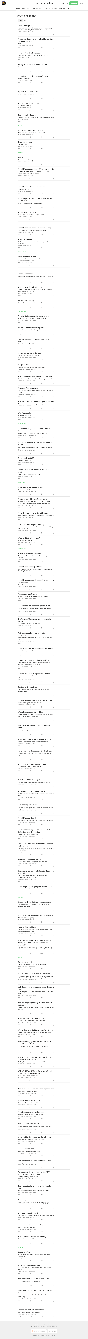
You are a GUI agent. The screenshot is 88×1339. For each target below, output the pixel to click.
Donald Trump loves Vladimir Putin (28, 1076)
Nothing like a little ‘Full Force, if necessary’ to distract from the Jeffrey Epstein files (35, 570)
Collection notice (52, 1327)
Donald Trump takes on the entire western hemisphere (34, 503)
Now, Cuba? (22, 157)
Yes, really (21, 585)
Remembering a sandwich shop (30, 1225)
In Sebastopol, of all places (26, 889)
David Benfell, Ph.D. (28, 31)
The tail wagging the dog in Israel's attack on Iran (35, 1004)
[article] (44, 30)
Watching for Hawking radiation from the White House (35, 199)
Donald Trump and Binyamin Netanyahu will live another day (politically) (36, 1008)
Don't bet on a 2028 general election (28, 355)
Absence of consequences (28, 388)
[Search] (63, 3)
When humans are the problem (30, 712)
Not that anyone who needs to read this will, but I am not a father (35, 992)
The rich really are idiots (25, 67)
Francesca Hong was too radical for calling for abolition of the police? (35, 40)
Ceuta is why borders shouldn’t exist (33, 76)
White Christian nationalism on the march (35, 649)
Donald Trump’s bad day (28, 818)
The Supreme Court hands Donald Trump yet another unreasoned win (33, 690)
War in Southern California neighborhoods (35, 1030)
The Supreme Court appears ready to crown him (32, 367)
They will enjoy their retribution (27, 651)
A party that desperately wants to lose (33, 316)
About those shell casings (28, 594)
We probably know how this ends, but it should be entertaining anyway (33, 1047)
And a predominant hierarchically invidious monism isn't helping (34, 1268)
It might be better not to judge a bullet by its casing (33, 596)
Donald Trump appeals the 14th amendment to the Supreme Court (36, 581)
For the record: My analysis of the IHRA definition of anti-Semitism (34, 831)
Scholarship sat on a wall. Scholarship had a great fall (36, 872)
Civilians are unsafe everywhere (27, 160)
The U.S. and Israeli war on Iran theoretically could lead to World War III (35, 242)
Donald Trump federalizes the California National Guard (34, 1032)
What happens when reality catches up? (34, 739)
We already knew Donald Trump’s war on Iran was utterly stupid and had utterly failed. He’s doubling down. (35, 29)
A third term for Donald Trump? (31, 487)
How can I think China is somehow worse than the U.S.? (34, 55)
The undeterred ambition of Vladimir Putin (36, 376)
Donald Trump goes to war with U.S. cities (35, 700)
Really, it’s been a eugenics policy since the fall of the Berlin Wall (35, 1058)
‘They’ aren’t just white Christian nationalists (31, 1139)
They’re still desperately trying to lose (29, 474)
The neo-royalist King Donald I (30, 287)
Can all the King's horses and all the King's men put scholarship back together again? (33, 876)
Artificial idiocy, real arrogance (31, 328)
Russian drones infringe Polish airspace (34, 674)
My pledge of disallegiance (29, 53)
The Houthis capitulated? (28, 1213)
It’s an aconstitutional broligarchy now (34, 606)
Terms (44, 1327)
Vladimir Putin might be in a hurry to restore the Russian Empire (34, 677)
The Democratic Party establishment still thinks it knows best (36, 117)
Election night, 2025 (26, 458)
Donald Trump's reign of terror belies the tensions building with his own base (35, 528)
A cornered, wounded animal (30, 859)
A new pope (22, 1200)
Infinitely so (21, 1163)
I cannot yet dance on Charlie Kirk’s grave (35, 660)
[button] (18, 8)
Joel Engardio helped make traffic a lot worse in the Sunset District (35, 638)
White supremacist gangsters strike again (35, 887)
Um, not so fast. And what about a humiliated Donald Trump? (36, 1215)
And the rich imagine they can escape (29, 1281)
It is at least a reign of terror (26, 540)
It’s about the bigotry (24, 78)
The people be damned (27, 115)
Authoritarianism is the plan (29, 353)
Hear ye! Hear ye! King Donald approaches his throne (35, 1291)
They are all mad (25, 239)
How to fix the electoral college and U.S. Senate (34, 726)
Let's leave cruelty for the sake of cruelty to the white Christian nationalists (33, 905)
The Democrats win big (25, 460)
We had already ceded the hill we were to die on (35, 443)
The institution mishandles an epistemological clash (33, 404)
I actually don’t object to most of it (28, 834)
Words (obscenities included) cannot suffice (31, 303)
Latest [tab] (20, 20)
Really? (20, 43)
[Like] (19, 34)
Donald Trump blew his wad (26, 94)
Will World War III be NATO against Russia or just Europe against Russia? (35, 1072)
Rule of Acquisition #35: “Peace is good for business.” (33, 1190)
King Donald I (23, 365)
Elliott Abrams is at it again (29, 780)
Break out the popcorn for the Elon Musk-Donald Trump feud (35, 1043)
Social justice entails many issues (27, 1091)
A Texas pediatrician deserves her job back (35, 915)
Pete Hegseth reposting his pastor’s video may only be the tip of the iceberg (36, 849)
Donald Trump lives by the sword (31, 187)
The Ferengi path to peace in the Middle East (34, 1187)
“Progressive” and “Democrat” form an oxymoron (32, 318)
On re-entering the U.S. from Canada (29, 1312)
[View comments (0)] (30, 34)
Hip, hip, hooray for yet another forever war (34, 340)
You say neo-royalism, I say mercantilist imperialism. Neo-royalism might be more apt (35, 290)
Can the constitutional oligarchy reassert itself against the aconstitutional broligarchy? (35, 930)
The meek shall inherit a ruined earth (33, 1279)
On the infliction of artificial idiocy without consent (33, 330)
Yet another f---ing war (27, 300)
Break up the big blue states (26, 730)
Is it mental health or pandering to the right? (31, 1114)
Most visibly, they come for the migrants (34, 1137)
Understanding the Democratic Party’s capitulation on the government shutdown (35, 448)
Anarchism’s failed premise (29, 1100)
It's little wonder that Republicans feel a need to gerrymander (36, 515)
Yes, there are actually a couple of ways (29, 490)
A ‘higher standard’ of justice (29, 1124)
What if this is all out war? (29, 538)
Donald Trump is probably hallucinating (34, 228)
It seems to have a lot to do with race (29, 1151)
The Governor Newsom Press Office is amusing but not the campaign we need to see (35, 808)
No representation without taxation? (33, 65)
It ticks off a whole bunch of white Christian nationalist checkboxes (34, 1255)
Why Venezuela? (25, 413)
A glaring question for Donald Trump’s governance (33, 741)
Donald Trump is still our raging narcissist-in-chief (32, 861)
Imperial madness (25, 274)
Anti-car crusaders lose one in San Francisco (32, 634)
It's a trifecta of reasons (25, 415)
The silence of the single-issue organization (36, 1089)
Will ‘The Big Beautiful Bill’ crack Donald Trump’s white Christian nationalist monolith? (34, 942)
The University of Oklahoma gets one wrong (36, 401)
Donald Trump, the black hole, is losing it (30, 203)
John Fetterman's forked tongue (31, 1112)
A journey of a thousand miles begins (29, 624)
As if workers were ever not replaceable (34, 1160)
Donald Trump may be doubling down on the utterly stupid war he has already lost (36, 170)
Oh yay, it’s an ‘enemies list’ (26, 1239)
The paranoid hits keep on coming (32, 1236)
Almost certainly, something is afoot (28, 174)
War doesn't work (23, 144)
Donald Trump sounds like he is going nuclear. (31, 215)
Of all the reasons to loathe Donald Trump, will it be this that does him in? (36, 794)
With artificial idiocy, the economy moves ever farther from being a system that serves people (35, 715)
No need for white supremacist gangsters (35, 751)
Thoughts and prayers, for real (30, 212)
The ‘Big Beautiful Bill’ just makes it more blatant (32, 1062)
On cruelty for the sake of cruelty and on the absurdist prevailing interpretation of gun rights (34, 663)
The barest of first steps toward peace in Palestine (34, 620)
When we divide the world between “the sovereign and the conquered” (35, 556)
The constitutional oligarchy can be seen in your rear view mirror (35, 609)
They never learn (25, 142)
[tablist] (22, 20)
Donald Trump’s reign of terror (30, 567)
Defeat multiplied (25, 26)
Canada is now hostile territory (31, 1310)
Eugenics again (24, 1252)
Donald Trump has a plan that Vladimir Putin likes (32, 433)
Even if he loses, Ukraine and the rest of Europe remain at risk (36, 379)
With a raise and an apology (26, 918)
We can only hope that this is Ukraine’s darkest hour (34, 430)
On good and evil (25, 962)
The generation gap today (28, 103)
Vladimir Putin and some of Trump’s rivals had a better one (35, 820)
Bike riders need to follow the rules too (34, 974)
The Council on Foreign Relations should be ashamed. (34, 782)
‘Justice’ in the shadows (27, 687)
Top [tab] (25, 20)
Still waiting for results (27, 805)
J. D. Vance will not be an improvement (29, 766)
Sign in (82, 3)
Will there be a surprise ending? (31, 525)
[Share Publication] (67, 3)
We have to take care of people (30, 130)
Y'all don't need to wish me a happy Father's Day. (36, 988)
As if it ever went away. (24, 105)
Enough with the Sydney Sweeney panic (34, 902)
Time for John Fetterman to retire (32, 1018)
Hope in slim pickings (27, 927)
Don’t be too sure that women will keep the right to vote (35, 845)
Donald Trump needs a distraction (28, 344)
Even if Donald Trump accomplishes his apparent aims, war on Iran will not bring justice (35, 260)
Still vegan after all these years (27, 1227)
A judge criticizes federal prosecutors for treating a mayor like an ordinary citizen (35, 1127)
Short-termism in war (27, 257)
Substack (35, 1335)
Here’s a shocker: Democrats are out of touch (33, 471)
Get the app (52, 1331)
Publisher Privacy (51, 1325)
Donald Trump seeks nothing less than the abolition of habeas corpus (34, 1295)
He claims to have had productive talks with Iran (32, 230)
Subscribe (74, 3)
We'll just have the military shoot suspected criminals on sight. (34, 754)
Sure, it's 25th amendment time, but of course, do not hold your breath (35, 277)
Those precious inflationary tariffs (32, 791)
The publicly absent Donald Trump (32, 764)
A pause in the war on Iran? (29, 92)
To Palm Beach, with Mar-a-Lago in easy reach (31, 1020)
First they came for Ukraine (29, 553)
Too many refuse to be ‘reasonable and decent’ (31, 1103)
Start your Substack (39, 1331)
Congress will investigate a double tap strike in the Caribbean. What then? (36, 391)
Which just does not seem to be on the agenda (31, 133)
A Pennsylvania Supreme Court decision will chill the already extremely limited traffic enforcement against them (36, 977)
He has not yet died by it (25, 189)
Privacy (40, 1327)
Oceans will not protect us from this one (30, 703)
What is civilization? (26, 1149)
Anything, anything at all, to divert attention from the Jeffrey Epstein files (34, 500)
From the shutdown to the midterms (33, 513)
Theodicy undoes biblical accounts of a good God (32, 964)
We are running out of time (29, 1265)
